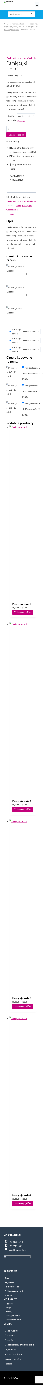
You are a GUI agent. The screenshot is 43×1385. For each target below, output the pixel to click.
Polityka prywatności (14, 1291)
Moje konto (8, 1303)
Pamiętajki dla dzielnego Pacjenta (21, 58)
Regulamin (9, 1282)
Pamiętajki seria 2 (21, 998)
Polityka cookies (12, 1286)
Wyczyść (21, 121)
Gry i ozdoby (10, 1349)
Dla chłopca (10, 1335)
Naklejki (8, 1364)
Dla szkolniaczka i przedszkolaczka (19, 1345)
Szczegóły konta (13, 1315)
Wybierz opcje (20, 612)
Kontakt (8, 1295)
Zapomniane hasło (13, 1319)
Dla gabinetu (10, 1340)
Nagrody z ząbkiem (13, 1359)
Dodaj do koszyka (16, 134)
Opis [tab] (12, 214)
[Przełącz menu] (37, 4)
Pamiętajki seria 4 (21, 1195)
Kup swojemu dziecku (14, 1354)
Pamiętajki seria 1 (21, 604)
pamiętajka (27, 205)
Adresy (9, 1311)
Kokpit (8, 1307)
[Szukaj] (31, 14)
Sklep (7, 1278)
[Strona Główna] (4, 24)
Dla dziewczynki (11, 1331)
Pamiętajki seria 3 (21, 801)
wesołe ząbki (12, 209)
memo (18, 205)
